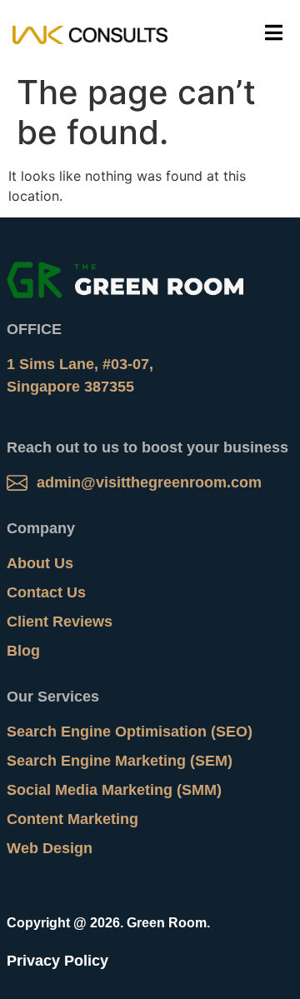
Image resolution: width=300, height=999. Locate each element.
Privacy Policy (57, 960)
